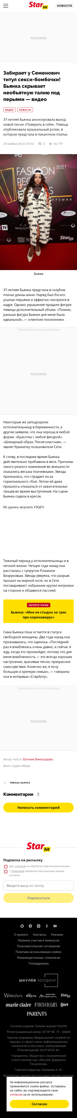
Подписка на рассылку (23, 860)
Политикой (17, 871)
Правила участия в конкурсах (38, 940)
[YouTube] (55, 926)
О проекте (21, 934)
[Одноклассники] (46, 926)
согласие (20, 866)
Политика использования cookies (38, 952)
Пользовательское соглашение (38, 946)
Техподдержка (38, 963)
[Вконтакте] (38, 926)
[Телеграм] (30, 926)
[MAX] (22, 926)
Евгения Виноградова (38, 759)
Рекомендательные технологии (38, 957)
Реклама (57, 934)
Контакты (39, 934)
